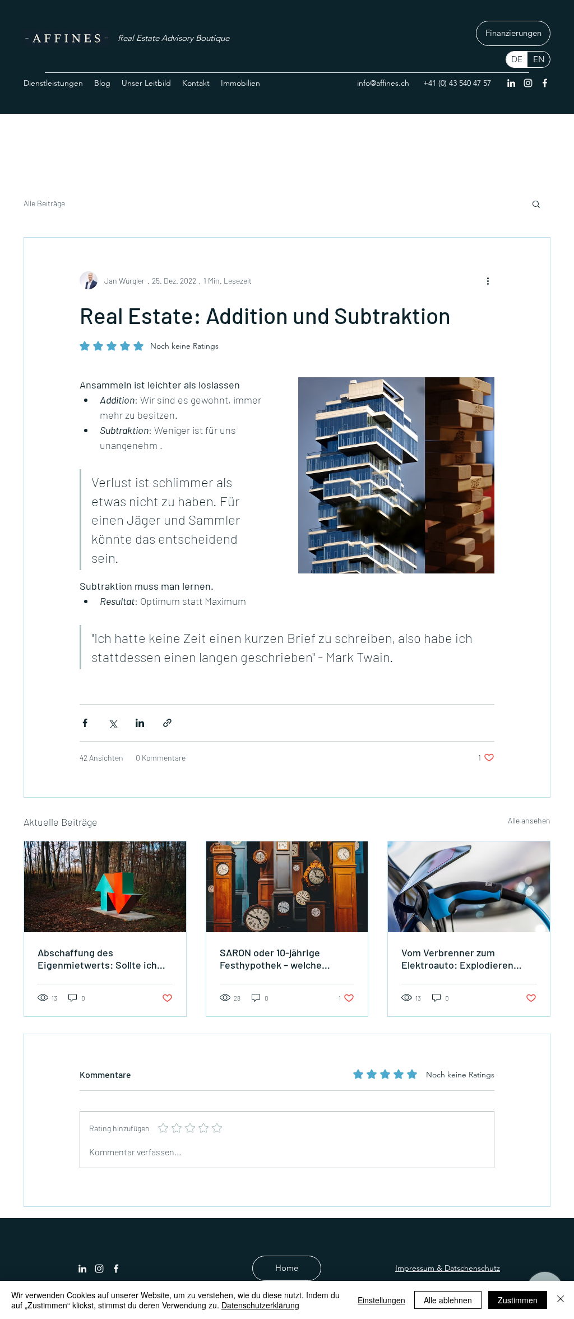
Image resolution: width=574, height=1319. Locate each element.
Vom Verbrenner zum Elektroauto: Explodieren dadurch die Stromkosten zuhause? (458, 958)
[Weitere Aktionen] (487, 280)
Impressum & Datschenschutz (447, 1268)
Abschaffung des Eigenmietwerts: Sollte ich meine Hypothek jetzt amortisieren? (97, 958)
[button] (536, 203)
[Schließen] (560, 1300)
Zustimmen (518, 1300)
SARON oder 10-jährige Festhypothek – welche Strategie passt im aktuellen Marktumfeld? (283, 958)
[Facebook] (544, 83)
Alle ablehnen (448, 1300)
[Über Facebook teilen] (85, 723)
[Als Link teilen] (167, 723)
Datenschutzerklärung (260, 1305)
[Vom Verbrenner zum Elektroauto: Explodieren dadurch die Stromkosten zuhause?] (469, 886)
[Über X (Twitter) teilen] (112, 723)
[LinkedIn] (511, 83)
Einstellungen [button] (381, 1300)
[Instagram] (528, 83)
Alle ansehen (529, 820)
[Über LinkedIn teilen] (140, 723)
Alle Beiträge (44, 203)
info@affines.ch (383, 83)
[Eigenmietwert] (105, 886)
